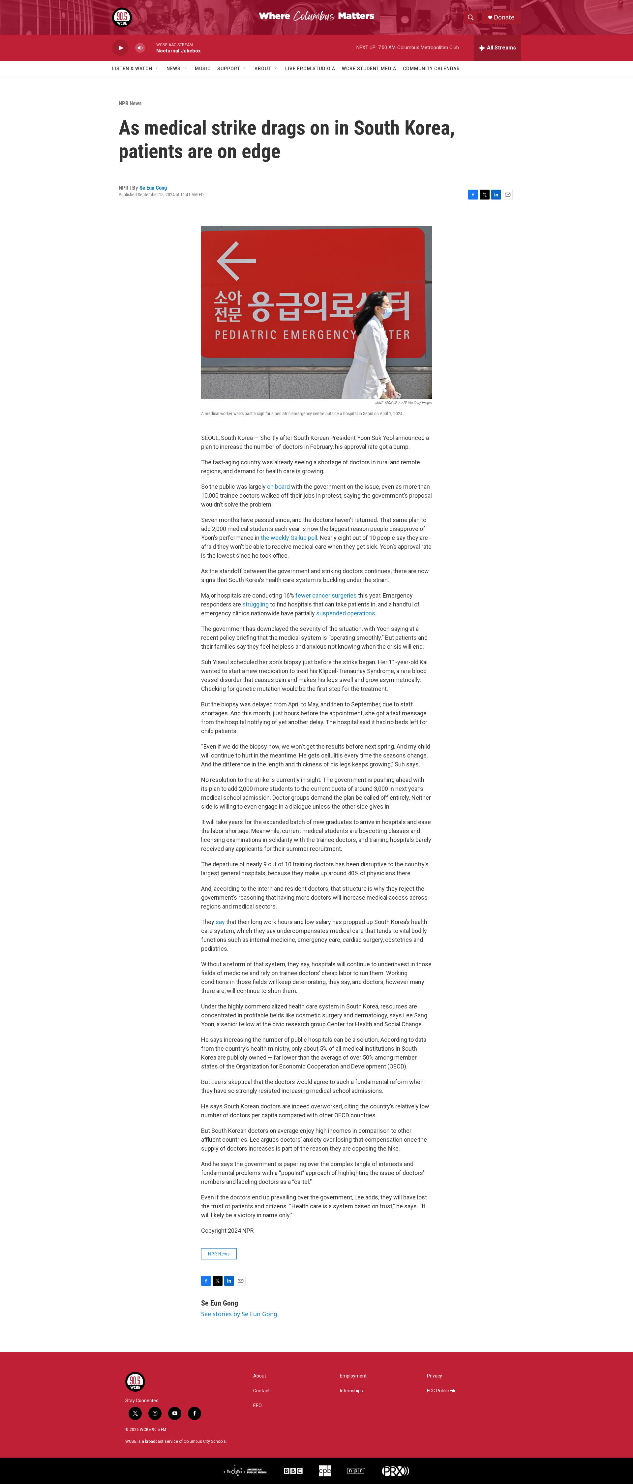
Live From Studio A (310, 68)
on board (278, 486)
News (173, 68)
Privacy (434, 1376)
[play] (120, 48)
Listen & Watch (132, 68)
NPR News (130, 103)
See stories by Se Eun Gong (239, 1314)
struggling (255, 604)
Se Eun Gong (153, 187)
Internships (351, 1390)
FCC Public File (442, 1390)
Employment (353, 1376)
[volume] (140, 48)
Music (203, 68)
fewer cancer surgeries (326, 595)
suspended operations (345, 613)
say (220, 921)
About (263, 68)
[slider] (151, 47)
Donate (504, 17)
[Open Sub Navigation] (157, 68)
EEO (257, 1405)
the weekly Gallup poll (289, 537)
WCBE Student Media (369, 68)
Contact (261, 1390)
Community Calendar (431, 68)
